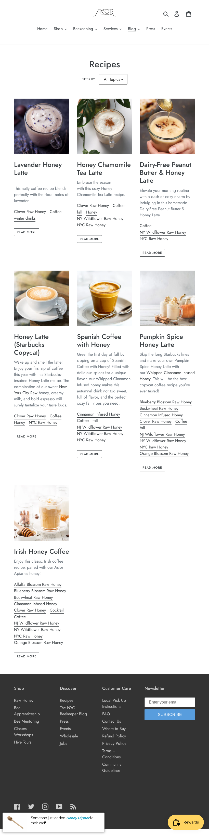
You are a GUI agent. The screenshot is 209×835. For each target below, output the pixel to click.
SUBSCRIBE (170, 714)
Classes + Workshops (23, 732)
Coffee (55, 212)
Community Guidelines (111, 767)
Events (65, 729)
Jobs (63, 743)
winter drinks (24, 218)
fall (79, 212)
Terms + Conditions (111, 754)
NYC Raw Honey (91, 225)
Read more (26, 232)
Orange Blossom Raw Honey (164, 453)
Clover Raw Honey (30, 212)
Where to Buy (114, 729)
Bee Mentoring (26, 721)
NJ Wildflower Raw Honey (99, 427)
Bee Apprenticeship (27, 711)
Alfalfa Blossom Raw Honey (37, 584)
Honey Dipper (77, 821)
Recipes (66, 700)
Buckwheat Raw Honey (159, 408)
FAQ (106, 714)
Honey (91, 212)
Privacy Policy (114, 743)
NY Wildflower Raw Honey (100, 218)
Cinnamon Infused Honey (98, 414)
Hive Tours (22, 742)
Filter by (88, 79)
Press (64, 721)
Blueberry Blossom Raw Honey (166, 402)
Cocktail (57, 610)
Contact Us (111, 721)
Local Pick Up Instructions (114, 703)
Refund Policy (114, 736)
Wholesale (69, 736)
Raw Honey (23, 700)
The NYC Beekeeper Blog (73, 711)
